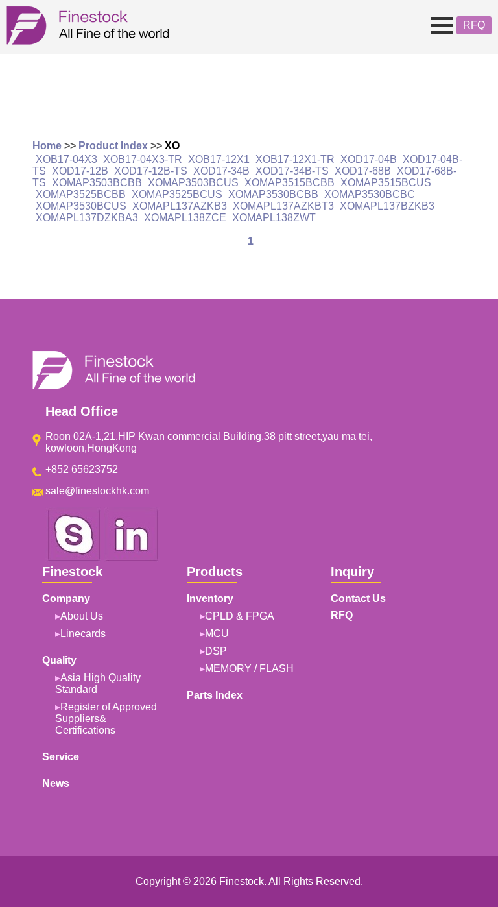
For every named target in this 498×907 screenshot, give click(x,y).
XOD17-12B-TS (150, 170)
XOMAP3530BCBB (273, 194)
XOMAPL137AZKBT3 (283, 206)
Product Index (113, 145)
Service (60, 756)
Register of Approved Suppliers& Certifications (106, 718)
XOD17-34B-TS (292, 170)
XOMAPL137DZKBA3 (87, 217)
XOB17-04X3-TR (142, 159)
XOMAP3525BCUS (177, 194)
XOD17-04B (368, 159)
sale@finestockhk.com (97, 490)
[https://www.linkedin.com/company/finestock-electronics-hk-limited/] (132, 558)
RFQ (474, 24)
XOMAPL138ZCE (185, 217)
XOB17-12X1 (219, 159)
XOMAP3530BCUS (81, 206)
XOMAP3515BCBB (289, 182)
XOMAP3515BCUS (385, 182)
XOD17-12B (80, 170)
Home (47, 145)
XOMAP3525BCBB (81, 194)
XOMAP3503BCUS (193, 182)
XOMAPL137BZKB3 (387, 206)
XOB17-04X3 (66, 159)
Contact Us (358, 598)
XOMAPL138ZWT (274, 217)
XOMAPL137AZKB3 (179, 206)
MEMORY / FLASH (249, 668)
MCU (217, 633)
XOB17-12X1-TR (295, 159)
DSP (216, 651)
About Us (81, 616)
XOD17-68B (363, 170)
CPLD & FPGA (239, 616)
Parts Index (215, 695)
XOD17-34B (221, 170)
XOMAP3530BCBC (369, 194)
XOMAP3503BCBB (97, 182)
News (55, 783)
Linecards (83, 633)
